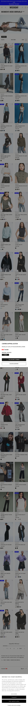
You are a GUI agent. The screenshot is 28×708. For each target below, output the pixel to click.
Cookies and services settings (14, 705)
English (5, 354)
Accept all (14, 697)
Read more (14, 694)
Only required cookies (14, 701)
